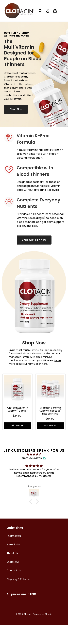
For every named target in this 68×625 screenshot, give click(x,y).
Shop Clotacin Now (34, 240)
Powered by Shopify (42, 614)
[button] (31, 501)
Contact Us (14, 570)
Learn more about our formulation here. (35, 362)
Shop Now (15, 109)
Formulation (14, 544)
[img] (34, 454)
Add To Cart (18, 425)
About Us (12, 553)
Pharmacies (14, 535)
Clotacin (28, 614)
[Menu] (62, 10)
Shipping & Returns (18, 579)
